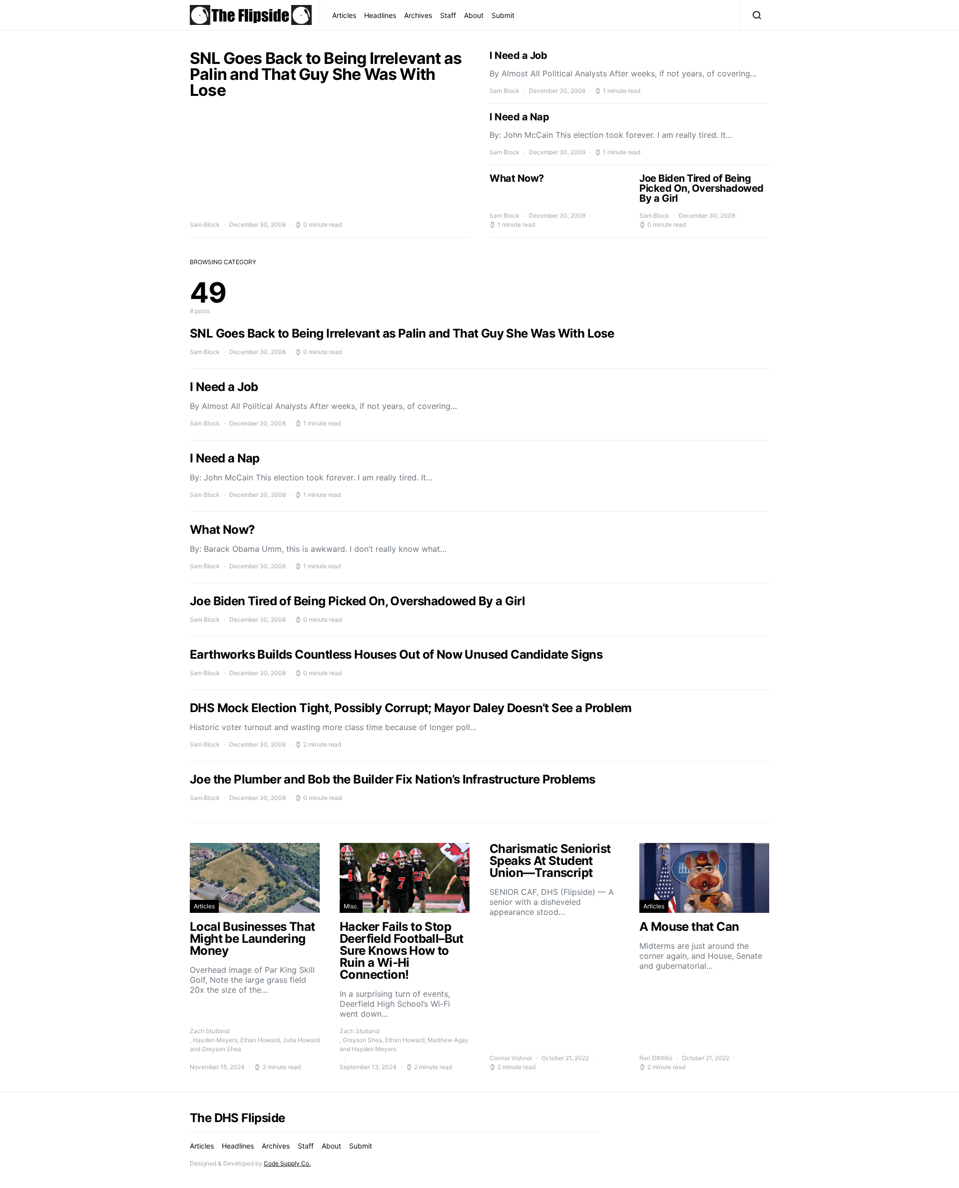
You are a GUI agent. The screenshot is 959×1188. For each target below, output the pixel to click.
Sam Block (205, 224)
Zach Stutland (209, 1031)
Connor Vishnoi (510, 1058)
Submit (502, 15)
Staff (448, 15)
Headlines (380, 15)
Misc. (351, 906)
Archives (418, 15)
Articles (344, 15)
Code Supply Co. (287, 1163)
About (473, 15)
